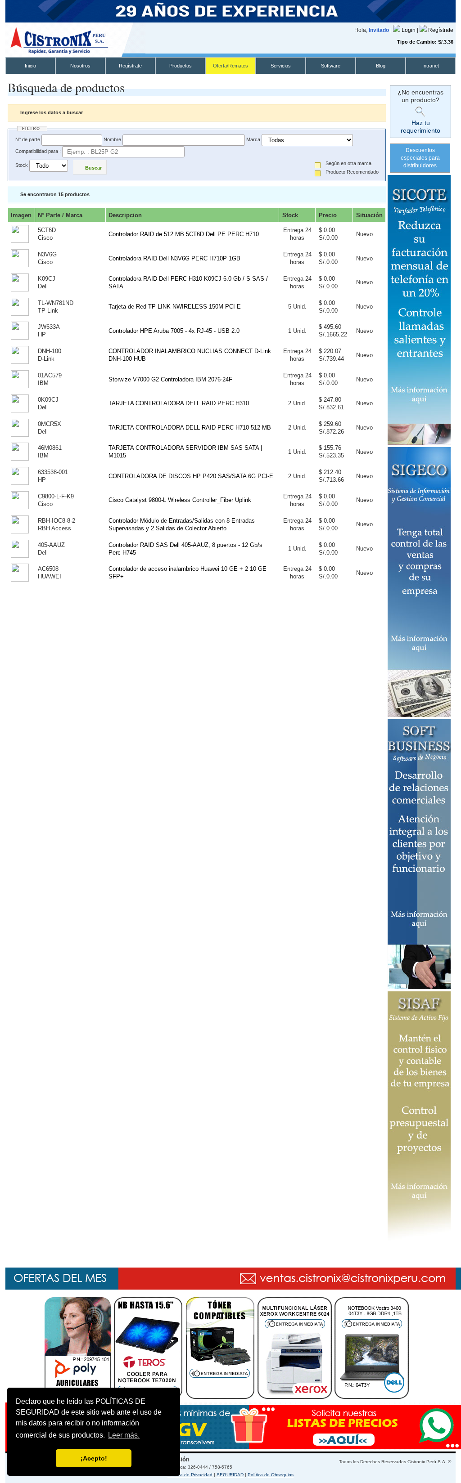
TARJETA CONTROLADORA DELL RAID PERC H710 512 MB (189, 427)
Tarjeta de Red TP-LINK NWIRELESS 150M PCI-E (174, 306)
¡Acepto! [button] (94, 1458)
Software (330, 65)
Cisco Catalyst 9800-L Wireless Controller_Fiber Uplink (179, 500)
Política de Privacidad (189, 1474)
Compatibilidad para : (38, 151)
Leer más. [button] (124, 1435)
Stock (21, 165)
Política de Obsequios (271, 1474)
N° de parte (27, 139)
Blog (380, 65)
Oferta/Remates (230, 65)
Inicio (30, 65)
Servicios (281, 65)
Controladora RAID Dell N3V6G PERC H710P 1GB (174, 258)
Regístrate (440, 30)
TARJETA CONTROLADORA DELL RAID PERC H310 (178, 403)
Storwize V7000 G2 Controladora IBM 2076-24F (170, 379)
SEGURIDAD (230, 1474)
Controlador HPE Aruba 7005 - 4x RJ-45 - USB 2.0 (174, 330)
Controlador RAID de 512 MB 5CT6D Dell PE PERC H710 (183, 234)
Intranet (430, 65)
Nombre (112, 139)
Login (409, 30)
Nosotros (80, 65)
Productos (180, 65)
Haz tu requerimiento (420, 126)
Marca (253, 139)
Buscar (93, 167)
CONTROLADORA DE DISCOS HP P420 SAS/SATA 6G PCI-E (190, 476)
